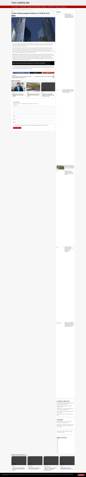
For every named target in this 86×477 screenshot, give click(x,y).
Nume (14, 116)
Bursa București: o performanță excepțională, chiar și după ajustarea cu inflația (18, 95)
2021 (57, 447)
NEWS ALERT (43, 6)
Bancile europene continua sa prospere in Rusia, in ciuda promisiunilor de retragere (69, 249)
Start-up (57, 6)
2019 (57, 450)
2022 (57, 445)
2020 (57, 449)
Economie (16, 6)
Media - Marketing (47, 466)
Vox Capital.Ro (20, 3)
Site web (14, 122)
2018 (57, 452)
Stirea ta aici (63, 6)
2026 (57, 439)
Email (14, 119)
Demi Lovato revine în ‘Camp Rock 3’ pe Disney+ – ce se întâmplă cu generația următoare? (50, 468)
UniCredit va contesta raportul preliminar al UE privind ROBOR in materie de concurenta (48, 95)
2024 (57, 442)
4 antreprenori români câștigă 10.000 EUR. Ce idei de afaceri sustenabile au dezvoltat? (18, 468)
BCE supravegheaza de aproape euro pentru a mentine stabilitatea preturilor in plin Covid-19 (21, 76)
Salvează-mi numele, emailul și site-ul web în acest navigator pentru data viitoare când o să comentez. (31, 125)
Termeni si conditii (4, 475)
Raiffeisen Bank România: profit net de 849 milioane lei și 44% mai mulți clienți (33, 95)
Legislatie (29, 6)
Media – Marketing (36, 6)
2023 (57, 444)
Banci (12, 11)
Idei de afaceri (23, 6)
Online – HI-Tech (51, 6)
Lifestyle (61, 466)
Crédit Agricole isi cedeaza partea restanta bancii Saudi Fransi (44, 76)
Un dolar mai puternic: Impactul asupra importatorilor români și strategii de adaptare (68, 91)
